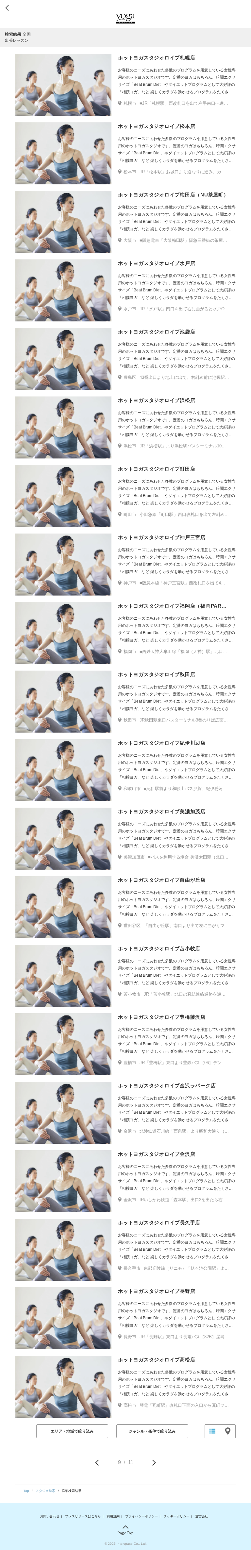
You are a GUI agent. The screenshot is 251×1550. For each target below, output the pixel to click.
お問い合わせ (49, 1516)
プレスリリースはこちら (83, 1516)
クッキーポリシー (176, 1516)
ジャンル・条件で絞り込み (152, 1431)
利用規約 (113, 1516)
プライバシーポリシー (141, 1516)
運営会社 (201, 1516)
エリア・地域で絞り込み (72, 1431)
